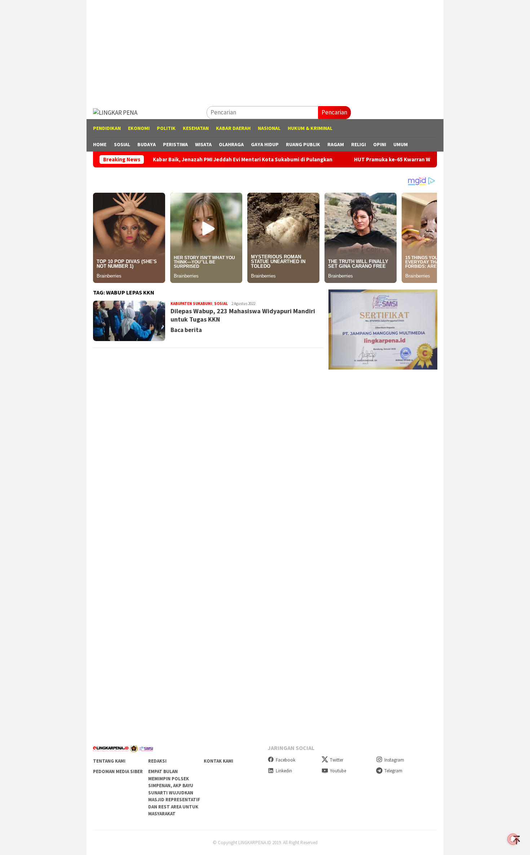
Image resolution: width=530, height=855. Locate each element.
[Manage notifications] (513, 839)
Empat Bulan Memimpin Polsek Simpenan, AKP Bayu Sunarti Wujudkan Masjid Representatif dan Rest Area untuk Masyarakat (174, 792)
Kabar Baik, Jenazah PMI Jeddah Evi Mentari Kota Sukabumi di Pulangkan (212, 159)
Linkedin (284, 771)
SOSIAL (221, 303)
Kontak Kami (218, 761)
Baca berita (186, 330)
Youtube (338, 771)
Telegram (393, 771)
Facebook (285, 760)
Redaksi (157, 761)
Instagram (394, 760)
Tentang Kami (109, 761)
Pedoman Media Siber (118, 771)
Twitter (336, 760)
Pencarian (334, 112)
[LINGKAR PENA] (115, 112)
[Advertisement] (265, 50)
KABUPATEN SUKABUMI (191, 303)
